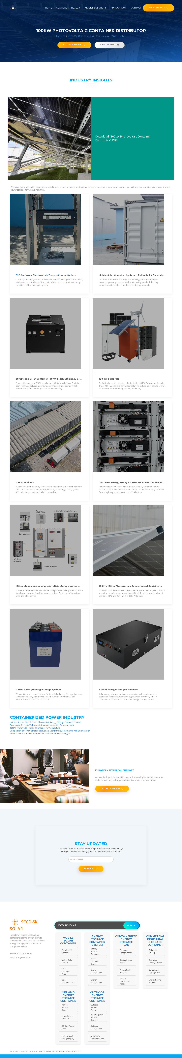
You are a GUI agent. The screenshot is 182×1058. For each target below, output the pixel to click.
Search (131, 925)
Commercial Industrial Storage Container (155, 940)
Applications (119, 8)
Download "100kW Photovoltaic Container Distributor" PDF (123, 138)
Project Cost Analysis (125, 971)
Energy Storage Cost (96, 981)
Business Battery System (155, 961)
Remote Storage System (65, 1007)
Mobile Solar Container (68, 941)
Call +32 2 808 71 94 (72, 45)
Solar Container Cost (68, 981)
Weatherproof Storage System (97, 1017)
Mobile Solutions (95, 8)
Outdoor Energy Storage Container (97, 996)
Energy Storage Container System (97, 940)
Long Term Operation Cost (97, 1037)
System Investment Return (124, 981)
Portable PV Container (67, 951)
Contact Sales (108, 45)
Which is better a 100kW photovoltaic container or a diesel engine (40, 733)
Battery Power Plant (126, 961)
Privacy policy (72, 1051)
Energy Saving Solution (155, 981)
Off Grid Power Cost (68, 1027)
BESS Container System (95, 961)
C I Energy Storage (153, 951)
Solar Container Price (66, 971)
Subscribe (89, 868)
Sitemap (60, 1051)
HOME (60, 36)
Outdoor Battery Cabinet (94, 1007)
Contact (136, 8)
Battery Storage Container (95, 951)
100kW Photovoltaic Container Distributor (97, 36)
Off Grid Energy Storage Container (68, 996)
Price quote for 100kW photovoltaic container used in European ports (42, 725)
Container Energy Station (126, 951)
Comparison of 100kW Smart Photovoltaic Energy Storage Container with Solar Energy (50, 730)
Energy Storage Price (96, 971)
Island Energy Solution (67, 1017)
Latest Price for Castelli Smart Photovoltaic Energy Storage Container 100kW (45, 722)
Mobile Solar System (67, 961)
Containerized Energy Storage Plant (126, 940)
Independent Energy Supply (68, 1037)
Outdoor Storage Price (96, 1027)
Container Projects (68, 8)
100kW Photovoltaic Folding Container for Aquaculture (35, 728)
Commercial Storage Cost (154, 971)
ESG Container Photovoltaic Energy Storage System (46, 275)
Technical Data (157, 8)
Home (48, 8)
